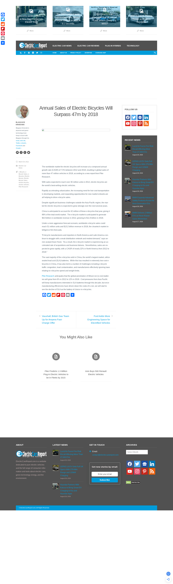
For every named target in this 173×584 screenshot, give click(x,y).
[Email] (2, 38)
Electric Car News (62, 46)
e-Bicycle (22, 172)
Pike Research (48, 276)
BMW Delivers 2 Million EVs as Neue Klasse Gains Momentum (142, 216)
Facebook (19, 146)
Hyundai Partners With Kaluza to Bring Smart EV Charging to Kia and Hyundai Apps (143, 183)
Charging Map (100, 52)
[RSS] (21, 53)
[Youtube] (41, 53)
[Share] (2, 43)
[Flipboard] (2, 28)
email (17, 140)
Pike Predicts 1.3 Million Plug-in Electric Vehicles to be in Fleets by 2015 (55, 374)
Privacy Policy (75, 52)
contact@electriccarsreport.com (105, 455)
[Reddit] (2, 24)
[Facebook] (25, 53)
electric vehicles (24, 184)
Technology (133, 46)
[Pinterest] (2, 33)
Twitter (18, 143)
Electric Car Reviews (88, 46)
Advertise (88, 52)
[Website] (17, 152)
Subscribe (105, 480)
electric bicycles (24, 182)
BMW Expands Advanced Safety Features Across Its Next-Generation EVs (143, 200)
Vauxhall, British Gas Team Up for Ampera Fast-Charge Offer (55, 319)
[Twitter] (37, 53)
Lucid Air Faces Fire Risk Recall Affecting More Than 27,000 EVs (142, 149)
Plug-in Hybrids (113, 46)
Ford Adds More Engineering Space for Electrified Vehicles (98, 319)
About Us (63, 52)
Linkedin (23, 143)
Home (54, 52)
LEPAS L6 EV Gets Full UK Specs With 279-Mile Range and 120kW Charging (142, 165)
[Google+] (24, 152)
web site (22, 140)
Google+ (18, 148)
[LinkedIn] (33, 53)
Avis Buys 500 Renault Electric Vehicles (96, 373)
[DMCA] (133, 483)
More (32, 31)
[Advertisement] (86, 79)
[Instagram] (29, 53)
